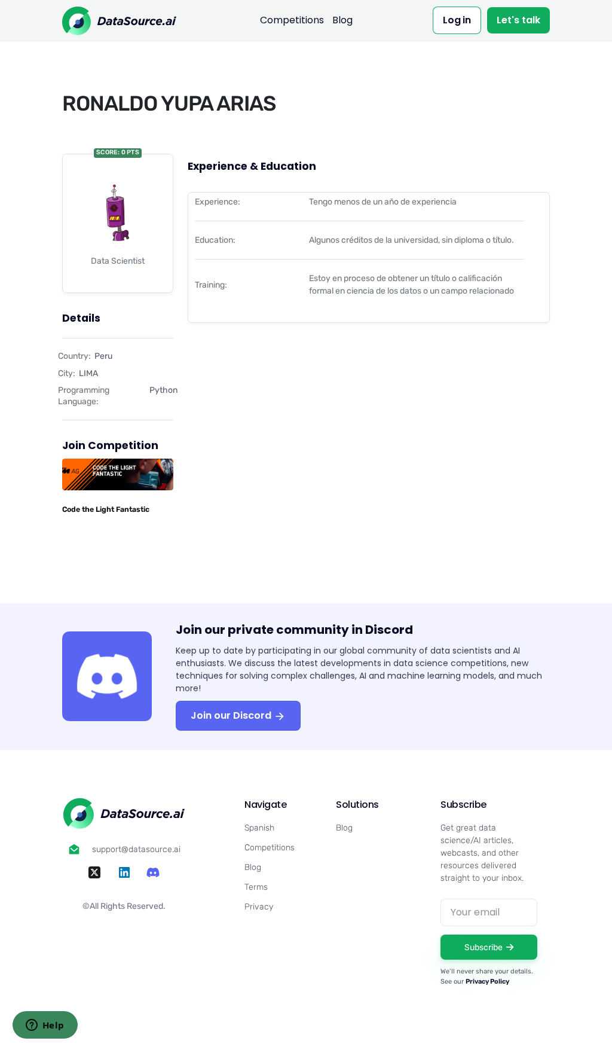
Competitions (292, 20)
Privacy (258, 907)
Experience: (217, 202)
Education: (215, 240)
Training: (211, 285)
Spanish (259, 828)
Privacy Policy (487, 981)
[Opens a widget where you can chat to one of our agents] (45, 1026)
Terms (256, 887)
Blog (342, 20)
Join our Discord (232, 715)
